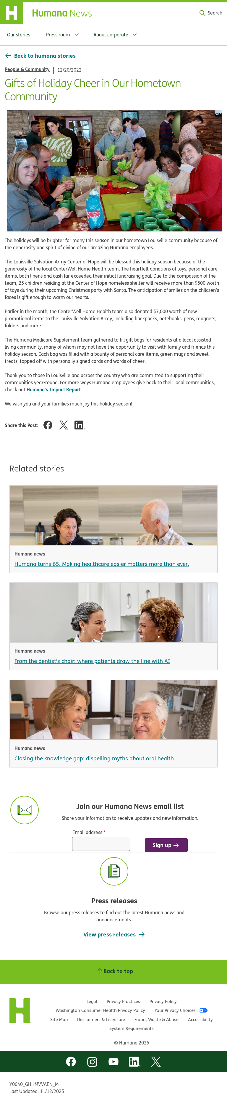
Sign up (162, 845)
